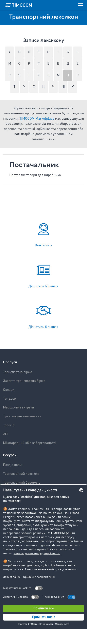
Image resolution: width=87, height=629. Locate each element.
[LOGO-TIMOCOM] (18, 5)
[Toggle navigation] (80, 5)
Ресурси (10, 455)
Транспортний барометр (21, 482)
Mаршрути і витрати (18, 407)
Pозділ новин (13, 465)
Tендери (9, 398)
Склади (8, 390)
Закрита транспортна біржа (24, 381)
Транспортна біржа (17, 372)
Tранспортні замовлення (22, 416)
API (5, 434)
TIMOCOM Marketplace (37, 118)
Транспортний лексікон (21, 474)
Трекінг (8, 425)
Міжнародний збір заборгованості (29, 443)
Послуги (10, 362)
